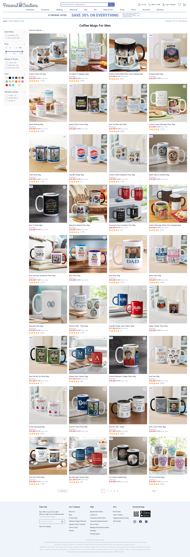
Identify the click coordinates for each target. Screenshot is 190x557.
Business (160, 10)
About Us (72, 511)
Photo (133, 10)
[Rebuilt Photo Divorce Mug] (88, 103)
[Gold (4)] (19, 78)
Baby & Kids (108, 10)
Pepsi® (11, 100)
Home (122, 10)
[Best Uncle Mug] (88, 254)
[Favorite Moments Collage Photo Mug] (128, 355)
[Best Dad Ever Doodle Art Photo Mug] (48, 254)
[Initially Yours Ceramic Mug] (88, 355)
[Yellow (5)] (19, 85)
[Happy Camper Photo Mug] (168, 304)
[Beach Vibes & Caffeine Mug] (168, 153)
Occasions (45, 10)
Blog (70, 515)
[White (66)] (16, 85)
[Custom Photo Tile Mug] (48, 52)
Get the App (117, 521)
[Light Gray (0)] (10, 81)
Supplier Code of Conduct (77, 524)
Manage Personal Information (99, 527)
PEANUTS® (13, 98)
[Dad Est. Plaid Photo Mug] (88, 405)
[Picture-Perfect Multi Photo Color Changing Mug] (128, 52)
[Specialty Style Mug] (48, 304)
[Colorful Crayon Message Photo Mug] (168, 103)
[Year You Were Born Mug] (128, 103)
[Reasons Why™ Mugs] (128, 405)
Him (85, 10)
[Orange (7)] (16, 81)
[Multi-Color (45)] (13, 81)
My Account (117, 511)
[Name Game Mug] (168, 254)
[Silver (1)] (10, 85)
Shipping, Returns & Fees (121, 518)
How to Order (94, 524)
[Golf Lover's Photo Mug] (168, 405)
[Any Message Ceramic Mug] (88, 456)
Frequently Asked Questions (99, 521)
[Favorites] (179, 4)
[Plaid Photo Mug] (48, 153)
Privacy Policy (73, 518)
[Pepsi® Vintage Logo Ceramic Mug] (128, 304)
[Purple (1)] (22, 81)
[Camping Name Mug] (168, 52)
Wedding (59, 10)
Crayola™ (12, 95)
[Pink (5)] (19, 81)
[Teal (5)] (13, 85)
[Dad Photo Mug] (128, 254)
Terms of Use (73, 527)
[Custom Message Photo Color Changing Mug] (168, 204)
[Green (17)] (7, 81)
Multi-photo (13, 65)
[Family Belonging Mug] (48, 405)
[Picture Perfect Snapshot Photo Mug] (128, 153)
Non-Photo (13, 68)
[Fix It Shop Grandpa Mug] (128, 456)
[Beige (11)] (7, 78)
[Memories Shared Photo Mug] (88, 204)
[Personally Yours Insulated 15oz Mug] (128, 204)
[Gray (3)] (22, 78)
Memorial (73, 10)
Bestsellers (13, 35)
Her (95, 10)
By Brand (146, 10)
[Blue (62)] (13, 78)
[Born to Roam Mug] (48, 204)
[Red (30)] (7, 85)
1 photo (12, 62)
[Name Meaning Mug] (48, 103)
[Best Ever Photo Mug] (48, 456)
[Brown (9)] (16, 78)
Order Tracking (117, 515)
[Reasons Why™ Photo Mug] (88, 304)
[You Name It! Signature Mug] (88, 52)
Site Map (93, 530)
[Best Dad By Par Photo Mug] (48, 355)
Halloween (30, 10)
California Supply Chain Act (77, 521)
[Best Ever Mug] (168, 355)
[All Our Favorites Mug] (168, 456)
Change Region (95, 534)
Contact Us (93, 515)
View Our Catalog (45, 526)
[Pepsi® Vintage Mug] (88, 153)
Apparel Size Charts (96, 511)
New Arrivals (13, 38)
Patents (71, 530)
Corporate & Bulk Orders (97, 518)
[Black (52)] (10, 78)
